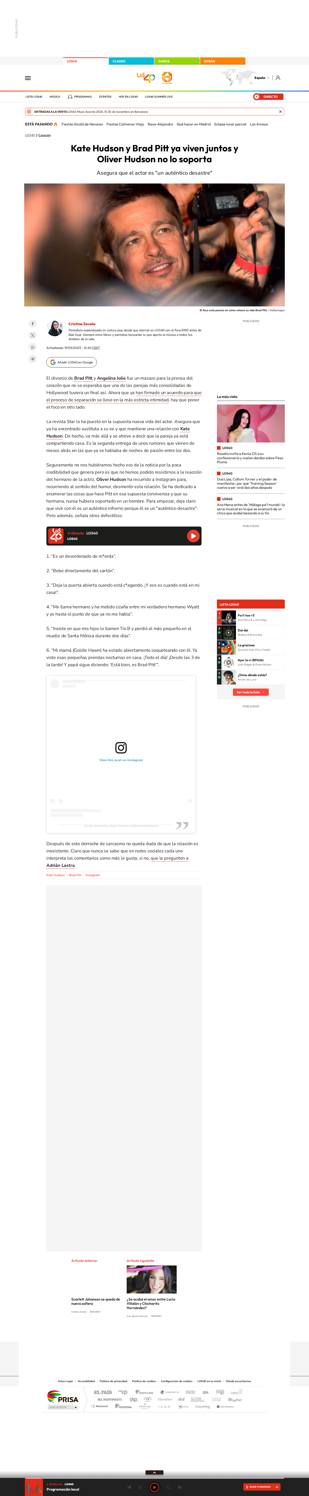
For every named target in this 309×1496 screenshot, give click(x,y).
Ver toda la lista (248, 692)
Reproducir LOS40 (193, 536)
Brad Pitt (75, 875)
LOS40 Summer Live (159, 97)
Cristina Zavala (82, 324)
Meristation (224, 1405)
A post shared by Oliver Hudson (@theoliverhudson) (121, 826)
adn (218, 1392)
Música (55, 97)
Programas (83, 97)
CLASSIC (119, 61)
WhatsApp (33, 347)
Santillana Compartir (169, 1392)
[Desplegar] (154, 1472)
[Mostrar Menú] (30, 78)
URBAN (209, 61)
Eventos (105, 97)
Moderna (122, 1405)
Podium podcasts (144, 1405)
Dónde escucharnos (238, 1381)
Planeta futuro (214, 1398)
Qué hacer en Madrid (194, 124)
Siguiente (180, 1487)
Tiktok (136, 1332)
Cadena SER (189, 1392)
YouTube (145, 1332)
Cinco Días (164, 1398)
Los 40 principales (124, 1392)
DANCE (164, 61)
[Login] (278, 78)
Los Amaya (259, 124)
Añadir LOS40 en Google (75, 362)
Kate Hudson (55, 875)
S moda (182, 1405)
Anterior (129, 1487)
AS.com (203, 1392)
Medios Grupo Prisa (62, 1407)
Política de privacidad (113, 1381)
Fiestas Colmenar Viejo (125, 124)
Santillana (145, 1392)
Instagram (93, 875)
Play (154, 1487)
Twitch (172, 1332)
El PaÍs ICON (164, 1405)
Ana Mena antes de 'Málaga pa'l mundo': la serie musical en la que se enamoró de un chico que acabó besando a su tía (251, 508)
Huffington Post (109, 1398)
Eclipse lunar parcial (230, 124)
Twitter (33, 335)
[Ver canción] (228, 617)
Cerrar (280, 111)
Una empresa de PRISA (62, 1396)
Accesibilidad (86, 1381)
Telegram (33, 359)
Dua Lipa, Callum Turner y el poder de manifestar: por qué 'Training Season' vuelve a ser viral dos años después (247, 483)
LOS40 (72, 61)
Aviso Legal (65, 1381)
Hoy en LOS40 (128, 97)
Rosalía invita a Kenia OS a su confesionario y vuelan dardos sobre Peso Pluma (250, 457)
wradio (147, 1398)
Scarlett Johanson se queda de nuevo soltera (95, 1301)
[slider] (154, 1478)
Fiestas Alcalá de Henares (82, 124)
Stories (181, 1332)
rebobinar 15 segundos (140, 1487)
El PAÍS (103, 1392)
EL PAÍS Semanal (198, 1398)
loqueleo (203, 1405)
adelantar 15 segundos (169, 1487)
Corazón (44, 135)
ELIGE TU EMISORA (260, 1486)
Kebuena (231, 1398)
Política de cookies (144, 1381)
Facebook (33, 324)
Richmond (100, 1405)
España (259, 78)
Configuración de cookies (177, 1381)
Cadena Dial (181, 1398)
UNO (134, 1398)
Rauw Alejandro (160, 124)
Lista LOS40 (34, 97)
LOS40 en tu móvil (209, 1381)
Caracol (235, 1392)
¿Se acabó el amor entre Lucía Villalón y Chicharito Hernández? (151, 1303)
